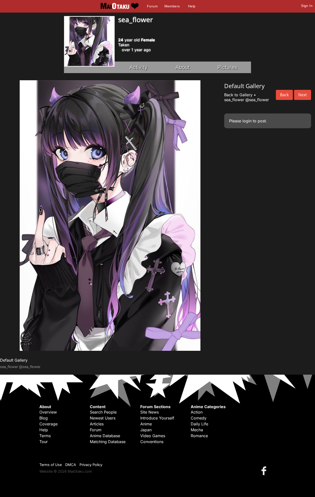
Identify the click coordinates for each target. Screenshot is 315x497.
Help (192, 6)
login (247, 120)
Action (197, 412)
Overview (48, 412)
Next (302, 94)
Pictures (227, 67)
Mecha (197, 429)
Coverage (48, 423)
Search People (103, 412)
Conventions (151, 441)
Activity (138, 67)
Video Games (152, 435)
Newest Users (102, 418)
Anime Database (105, 435)
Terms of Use (50, 465)
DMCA (70, 465)
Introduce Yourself (157, 418)
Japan (146, 429)
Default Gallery (14, 360)
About (182, 67)
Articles (97, 423)
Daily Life (199, 423)
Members (172, 6)
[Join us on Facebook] (264, 470)
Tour (43, 441)
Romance (199, 435)
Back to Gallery (238, 94)
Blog (43, 418)
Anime (146, 423)
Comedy (198, 418)
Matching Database (108, 441)
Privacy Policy (90, 465)
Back (284, 94)
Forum (152, 6)
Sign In (307, 6)
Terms (45, 435)
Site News (149, 412)
